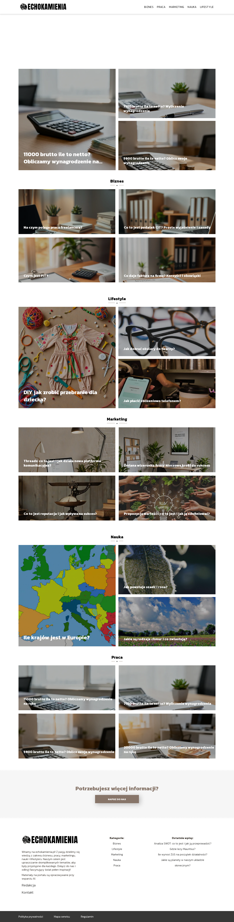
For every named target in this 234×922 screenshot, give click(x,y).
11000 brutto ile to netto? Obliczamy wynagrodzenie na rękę (61, 158)
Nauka (192, 7)
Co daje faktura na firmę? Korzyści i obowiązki (162, 275)
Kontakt (27, 892)
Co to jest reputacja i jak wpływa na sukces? (60, 513)
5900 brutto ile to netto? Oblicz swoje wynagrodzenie (155, 160)
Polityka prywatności (31, 916)
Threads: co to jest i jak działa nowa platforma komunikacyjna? (62, 463)
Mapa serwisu (62, 916)
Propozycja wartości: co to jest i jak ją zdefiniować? (167, 513)
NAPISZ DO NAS (117, 799)
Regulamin (87, 916)
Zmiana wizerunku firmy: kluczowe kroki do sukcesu (167, 465)
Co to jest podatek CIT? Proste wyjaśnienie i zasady (167, 227)
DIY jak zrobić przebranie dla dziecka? (60, 396)
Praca (161, 7)
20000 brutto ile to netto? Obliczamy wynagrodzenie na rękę (169, 749)
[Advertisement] (117, 39)
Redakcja (29, 885)
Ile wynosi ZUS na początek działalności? (182, 854)
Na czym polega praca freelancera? (53, 227)
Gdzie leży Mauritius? (182, 849)
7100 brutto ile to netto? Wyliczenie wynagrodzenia (154, 108)
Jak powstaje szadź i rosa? (146, 587)
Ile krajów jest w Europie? (57, 637)
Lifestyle (207, 7)
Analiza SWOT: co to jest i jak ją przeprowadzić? (182, 843)
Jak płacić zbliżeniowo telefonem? (152, 401)
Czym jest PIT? (36, 275)
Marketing (176, 7)
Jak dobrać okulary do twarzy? (149, 349)
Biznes (148, 7)
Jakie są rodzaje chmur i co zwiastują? (155, 639)
